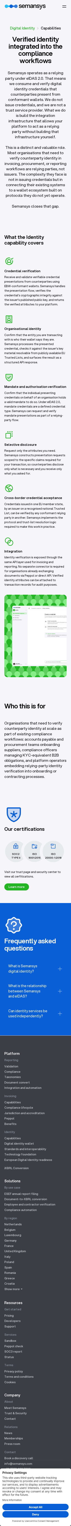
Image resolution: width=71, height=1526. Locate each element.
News (8, 1433)
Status (9, 1357)
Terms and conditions (19, 1377)
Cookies (10, 1382)
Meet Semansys (15, 1408)
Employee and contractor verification (29, 1204)
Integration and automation (22, 1088)
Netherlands (13, 1224)
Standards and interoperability (25, 1149)
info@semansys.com (18, 1464)
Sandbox (10, 1341)
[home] (25, 6)
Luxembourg (12, 1235)
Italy (7, 1257)
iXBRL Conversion (16, 1168)
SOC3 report (13, 1351)
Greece (9, 1278)
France (9, 1246)
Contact (10, 1419)
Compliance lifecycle (18, 1108)
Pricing (9, 1315)
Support (10, 1326)
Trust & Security (15, 1413)
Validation (11, 1066)
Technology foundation (20, 1154)
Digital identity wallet (19, 1143)
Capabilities (12, 1102)
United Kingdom (15, 1251)
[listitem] (35, 969)
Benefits (10, 1124)
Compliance (12, 1072)
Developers (12, 1321)
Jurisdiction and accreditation (24, 1113)
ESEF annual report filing (21, 1194)
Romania (10, 1273)
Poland (9, 1262)
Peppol (9, 1118)
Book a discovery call (18, 1458)
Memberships (13, 1438)
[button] (64, 6)
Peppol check (13, 1346)
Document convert (17, 1082)
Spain (8, 1267)
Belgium (9, 1230)
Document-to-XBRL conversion (25, 1199)
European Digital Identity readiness (28, 1160)
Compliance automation (20, 1210)
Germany (10, 1240)
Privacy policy (13, 1371)
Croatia (9, 1283)
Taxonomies (12, 1077)
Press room (12, 1444)
